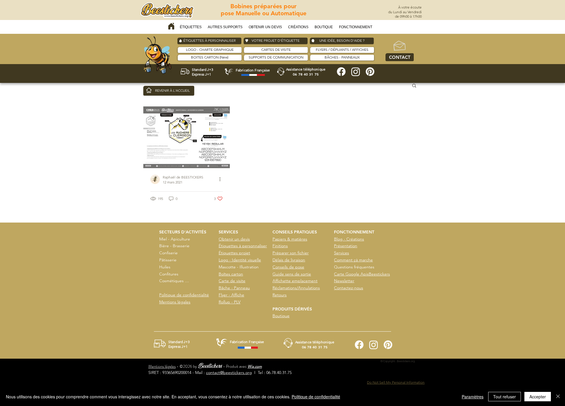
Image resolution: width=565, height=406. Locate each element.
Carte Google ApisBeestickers (362, 274)
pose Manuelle (241, 13)
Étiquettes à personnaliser (243, 245)
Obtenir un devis (234, 239)
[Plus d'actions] (221, 179)
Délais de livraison (288, 260)
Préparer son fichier (290, 252)
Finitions (280, 245)
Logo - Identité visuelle (240, 260)
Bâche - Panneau (234, 287)
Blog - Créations (349, 239)
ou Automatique (284, 13)
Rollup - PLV (229, 302)
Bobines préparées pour (263, 6)
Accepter (537, 397)
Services (341, 252)
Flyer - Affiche (231, 295)
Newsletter (344, 280)
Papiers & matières (289, 239)
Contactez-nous (348, 287)
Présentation (345, 245)
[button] (191, 27)
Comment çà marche (353, 260)
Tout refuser (504, 397)
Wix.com (254, 366)
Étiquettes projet (234, 252)
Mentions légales (174, 302)
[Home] (171, 26)
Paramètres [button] (472, 397)
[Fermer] (557, 396)
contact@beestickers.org (229, 372)
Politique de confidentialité (184, 295)
